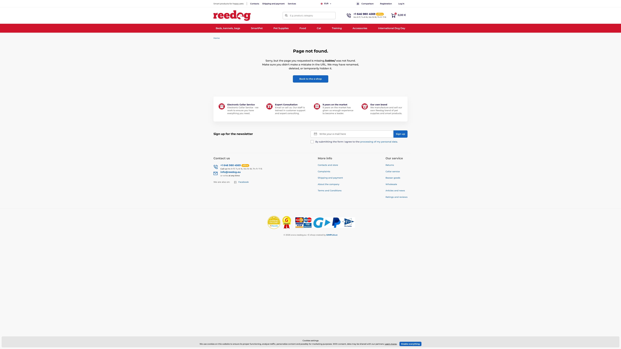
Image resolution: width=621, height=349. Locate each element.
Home (216, 38)
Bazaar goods (393, 177)
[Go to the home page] (232, 15)
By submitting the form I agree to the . (356, 141)
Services (292, 3)
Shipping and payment (273, 3)
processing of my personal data (378, 141)
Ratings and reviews (397, 197)
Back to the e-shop (310, 78)
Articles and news (395, 190)
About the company (328, 184)
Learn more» (391, 344)
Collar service (393, 171)
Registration (386, 3)
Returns (390, 165)
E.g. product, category (301, 15)
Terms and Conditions (330, 190)
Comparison (367, 3)
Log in (401, 3)
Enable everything (410, 344)
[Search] (286, 15)
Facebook (243, 182)
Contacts (254, 3)
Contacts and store (328, 165)
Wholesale (391, 184)
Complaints (324, 171)
